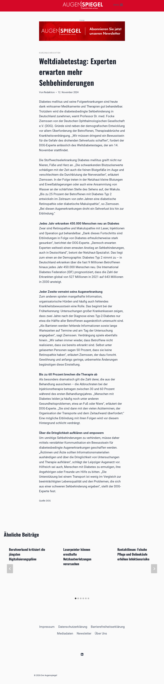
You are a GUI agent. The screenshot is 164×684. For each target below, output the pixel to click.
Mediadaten (65, 633)
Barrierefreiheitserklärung (108, 627)
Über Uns (101, 633)
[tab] (75, 598)
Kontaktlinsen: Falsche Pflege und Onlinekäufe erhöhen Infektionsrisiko (133, 554)
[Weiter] (154, 568)
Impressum (47, 627)
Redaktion (49, 92)
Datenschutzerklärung (72, 627)
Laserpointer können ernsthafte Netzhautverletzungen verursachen (77, 556)
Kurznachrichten (49, 53)
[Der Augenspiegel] (83, 5)
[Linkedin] (82, 654)
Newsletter (84, 633)
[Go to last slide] (10, 568)
